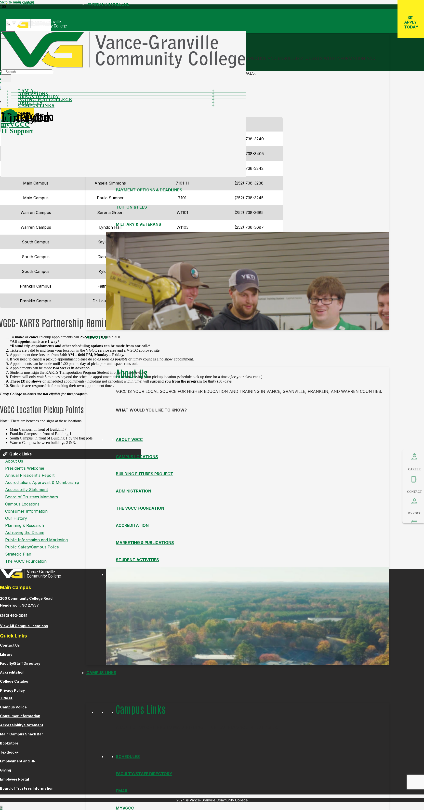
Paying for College (45, 99)
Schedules (128, 756)
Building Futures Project (144, 473)
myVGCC (15, 124)
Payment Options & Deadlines (149, 189)
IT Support (25, 4)
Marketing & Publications (145, 542)
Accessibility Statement (26, 489)
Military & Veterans (138, 224)
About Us (96, 337)
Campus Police (13, 707)
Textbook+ (9, 752)
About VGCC (129, 439)
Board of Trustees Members (31, 496)
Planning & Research (24, 525)
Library (6, 654)
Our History (16, 518)
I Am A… (28, 90)
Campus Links (101, 672)
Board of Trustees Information (26, 788)
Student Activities (137, 559)
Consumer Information (26, 511)
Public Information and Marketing (36, 539)
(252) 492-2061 (13, 615)
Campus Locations (137, 456)
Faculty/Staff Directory (144, 773)
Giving (5, 770)
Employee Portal (14, 779)
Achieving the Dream (24, 532)
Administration (133, 491)
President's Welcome (24, 468)
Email (122, 790)
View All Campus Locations (24, 626)
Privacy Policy (12, 690)
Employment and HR (18, 761)
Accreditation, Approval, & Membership (42, 482)
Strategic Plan (18, 554)
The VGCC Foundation (140, 508)
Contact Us (10, 645)
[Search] (6, 78)
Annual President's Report (29, 475)
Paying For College (107, 4)
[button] (8, 14)
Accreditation (132, 525)
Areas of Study (38, 96)
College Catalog (14, 681)
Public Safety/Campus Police (32, 546)
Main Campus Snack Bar (21, 734)
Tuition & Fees (131, 207)
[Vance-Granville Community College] (36, 27)
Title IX (6, 698)
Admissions (33, 93)
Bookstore (9, 743)
